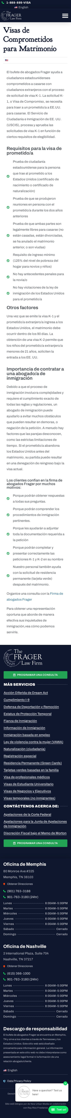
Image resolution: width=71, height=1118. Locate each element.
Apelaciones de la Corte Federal (27, 814)
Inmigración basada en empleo (27, 735)
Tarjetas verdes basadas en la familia (31, 770)
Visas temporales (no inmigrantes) (29, 798)
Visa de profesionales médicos (27, 777)
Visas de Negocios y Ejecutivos (27, 791)
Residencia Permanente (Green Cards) (33, 763)
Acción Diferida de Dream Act (26, 693)
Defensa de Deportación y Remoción (31, 707)
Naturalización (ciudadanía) (24, 749)
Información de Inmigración (24, 728)
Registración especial (20, 756)
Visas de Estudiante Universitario (28, 784)
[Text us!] (58, 1111)
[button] (65, 16)
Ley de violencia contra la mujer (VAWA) (33, 742)
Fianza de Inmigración (20, 721)
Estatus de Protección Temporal (28, 714)
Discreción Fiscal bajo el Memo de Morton (35, 833)
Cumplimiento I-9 (17, 700)
